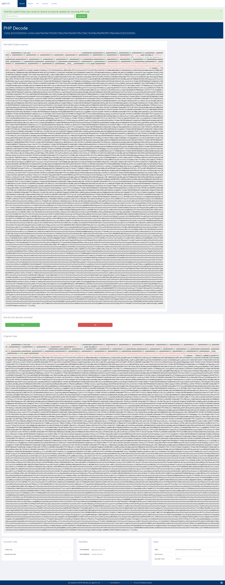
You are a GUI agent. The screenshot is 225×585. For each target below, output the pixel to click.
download (24, 45)
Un (6, 3)
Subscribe (82, 16)
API (37, 3)
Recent (30, 3)
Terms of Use (105, 583)
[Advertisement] (190, 57)
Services (45, 3)
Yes (22, 325)
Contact (54, 3)
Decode (22, 3)
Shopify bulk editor (127, 583)
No (95, 325)
